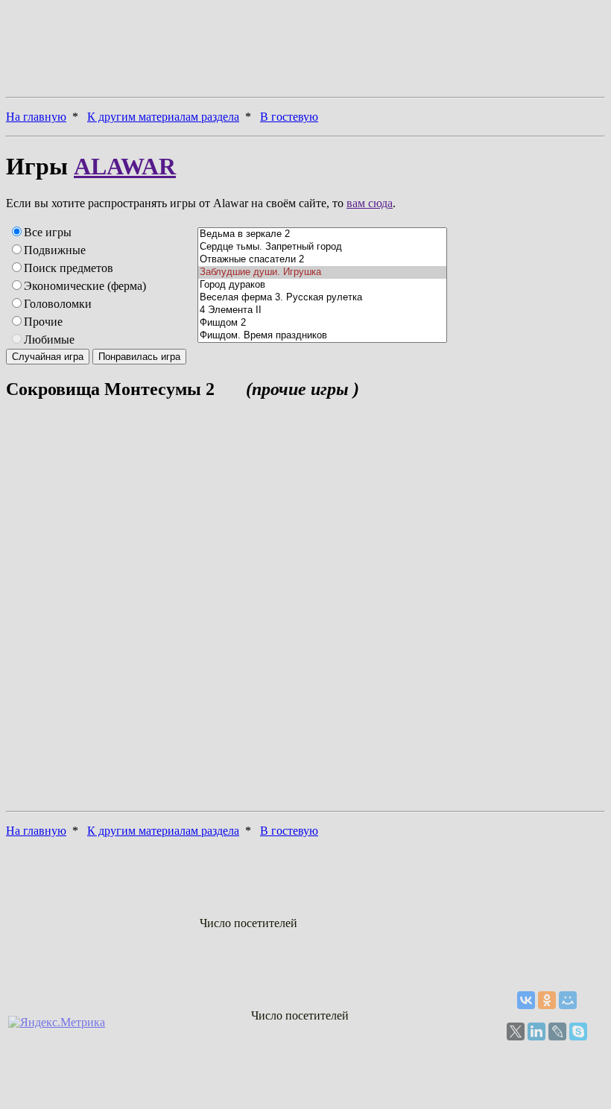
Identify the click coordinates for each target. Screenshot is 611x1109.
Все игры (48, 232)
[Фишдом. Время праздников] (322, 335)
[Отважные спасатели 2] (322, 259)
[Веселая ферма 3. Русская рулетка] (322, 297)
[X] (516, 1031)
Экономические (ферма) (85, 285)
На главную (36, 116)
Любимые (49, 339)
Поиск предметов (68, 268)
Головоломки (58, 303)
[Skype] (578, 1031)
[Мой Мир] (568, 1000)
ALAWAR (125, 166)
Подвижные (55, 250)
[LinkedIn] (536, 1031)
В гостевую (289, 116)
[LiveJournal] (557, 1031)
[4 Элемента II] (322, 310)
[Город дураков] (322, 285)
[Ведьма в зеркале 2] (322, 234)
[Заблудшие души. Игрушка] (322, 272)
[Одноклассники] (547, 1000)
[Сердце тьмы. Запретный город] (322, 247)
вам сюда (369, 203)
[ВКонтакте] (526, 1000)
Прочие (43, 321)
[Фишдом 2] (322, 323)
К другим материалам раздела (163, 116)
